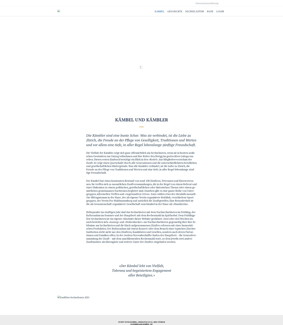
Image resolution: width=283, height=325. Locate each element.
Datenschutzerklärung (207, 3)
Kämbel (159, 11)
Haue (210, 11)
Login (220, 11)
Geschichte (174, 11)
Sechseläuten (194, 11)
